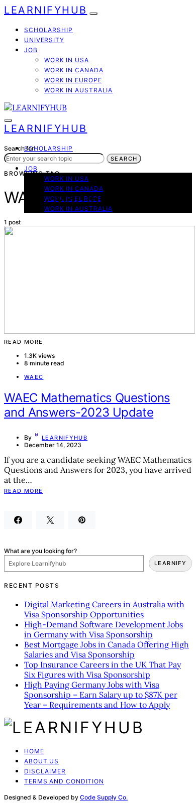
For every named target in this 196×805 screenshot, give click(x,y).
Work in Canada (74, 70)
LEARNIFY (170, 563)
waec (34, 376)
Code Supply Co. (104, 797)
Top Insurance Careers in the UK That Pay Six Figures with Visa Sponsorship (102, 669)
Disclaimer (45, 771)
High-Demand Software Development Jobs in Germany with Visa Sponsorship (103, 629)
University (44, 40)
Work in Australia (78, 90)
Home (34, 751)
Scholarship (48, 30)
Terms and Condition (64, 781)
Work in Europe (73, 80)
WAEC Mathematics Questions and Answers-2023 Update (87, 405)
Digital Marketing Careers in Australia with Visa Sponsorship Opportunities (104, 609)
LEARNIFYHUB (45, 10)
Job (31, 50)
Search (124, 158)
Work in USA (66, 60)
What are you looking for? (40, 551)
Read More (23, 490)
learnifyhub (64, 437)
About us (41, 761)
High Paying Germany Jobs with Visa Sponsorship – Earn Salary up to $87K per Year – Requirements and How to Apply (100, 695)
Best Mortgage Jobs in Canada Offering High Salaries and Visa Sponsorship (106, 649)
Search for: (20, 148)
